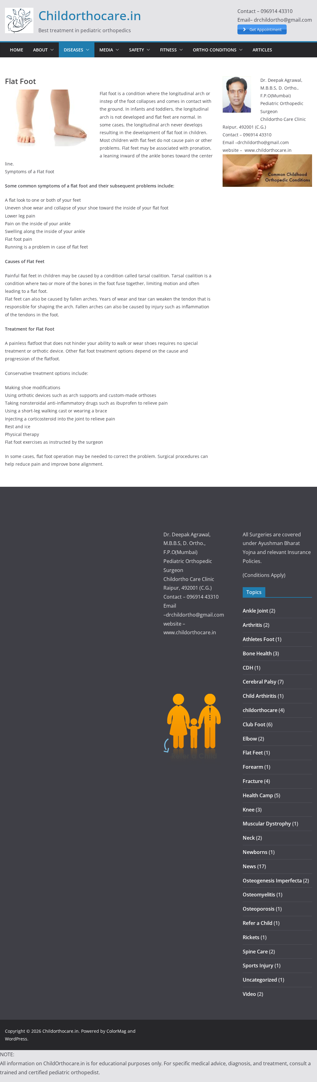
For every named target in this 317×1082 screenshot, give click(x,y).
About (40, 50)
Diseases (73, 50)
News (249, 866)
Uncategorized (260, 979)
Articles (262, 50)
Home (16, 50)
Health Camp (258, 795)
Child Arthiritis (259, 696)
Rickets (251, 937)
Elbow (250, 738)
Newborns (255, 852)
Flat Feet (253, 752)
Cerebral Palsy (259, 681)
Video (249, 994)
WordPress (16, 1039)
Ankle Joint (255, 610)
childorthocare (260, 710)
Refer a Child (257, 923)
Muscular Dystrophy (267, 823)
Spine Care (255, 951)
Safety (136, 50)
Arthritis (252, 625)
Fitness (168, 50)
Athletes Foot (258, 639)
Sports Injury (258, 965)
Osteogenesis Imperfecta (272, 880)
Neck (249, 837)
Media (106, 50)
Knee (248, 809)
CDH (248, 667)
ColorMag (116, 1031)
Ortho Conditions (215, 50)
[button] (51, 50)
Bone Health (257, 653)
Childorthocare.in (89, 15)
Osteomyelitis (259, 894)
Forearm (253, 766)
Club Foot (254, 724)
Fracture (253, 781)
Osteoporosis (259, 908)
